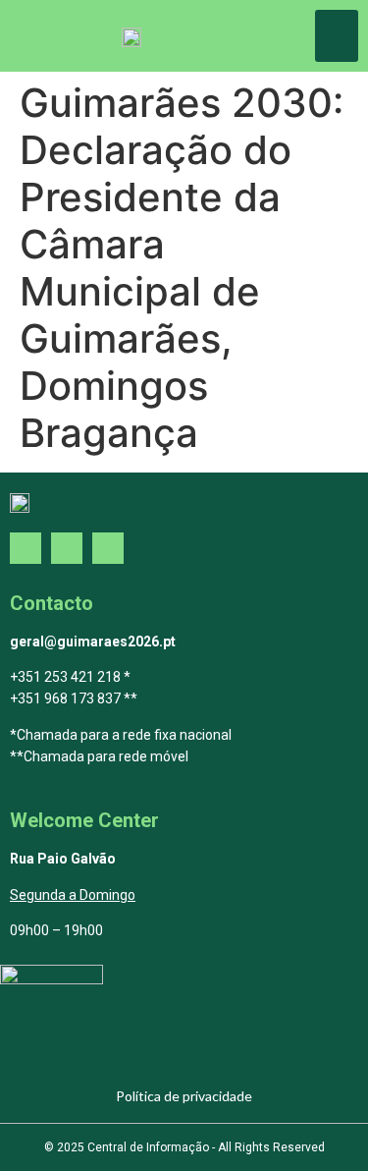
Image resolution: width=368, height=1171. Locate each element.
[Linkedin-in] (108, 548)
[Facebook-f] (25, 548)
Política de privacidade (184, 1095)
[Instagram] (66, 548)
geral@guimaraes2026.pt (93, 641)
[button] (337, 36)
